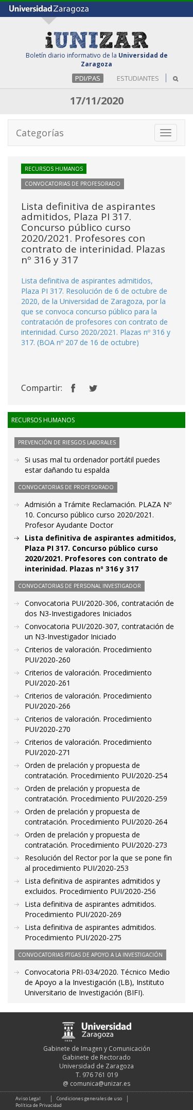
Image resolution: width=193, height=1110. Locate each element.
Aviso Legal (28, 1098)
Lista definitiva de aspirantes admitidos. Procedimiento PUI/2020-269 (90, 909)
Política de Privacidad (38, 1105)
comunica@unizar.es (100, 1083)
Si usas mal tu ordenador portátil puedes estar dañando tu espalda (92, 465)
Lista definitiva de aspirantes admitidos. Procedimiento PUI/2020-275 (90, 932)
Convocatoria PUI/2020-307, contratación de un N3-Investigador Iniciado (99, 631)
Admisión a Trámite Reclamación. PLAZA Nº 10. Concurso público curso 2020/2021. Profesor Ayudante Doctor (98, 514)
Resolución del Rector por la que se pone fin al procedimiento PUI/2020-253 (98, 863)
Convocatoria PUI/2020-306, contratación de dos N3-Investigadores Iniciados (99, 608)
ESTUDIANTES (138, 78)
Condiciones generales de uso (89, 1098)
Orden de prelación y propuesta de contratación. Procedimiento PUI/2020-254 (96, 770)
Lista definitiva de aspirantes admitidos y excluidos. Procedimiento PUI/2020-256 (92, 886)
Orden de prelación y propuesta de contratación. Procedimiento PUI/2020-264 (96, 817)
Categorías (40, 133)
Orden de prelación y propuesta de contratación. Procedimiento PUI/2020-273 (96, 840)
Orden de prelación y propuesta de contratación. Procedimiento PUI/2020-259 (96, 793)
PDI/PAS (87, 78)
